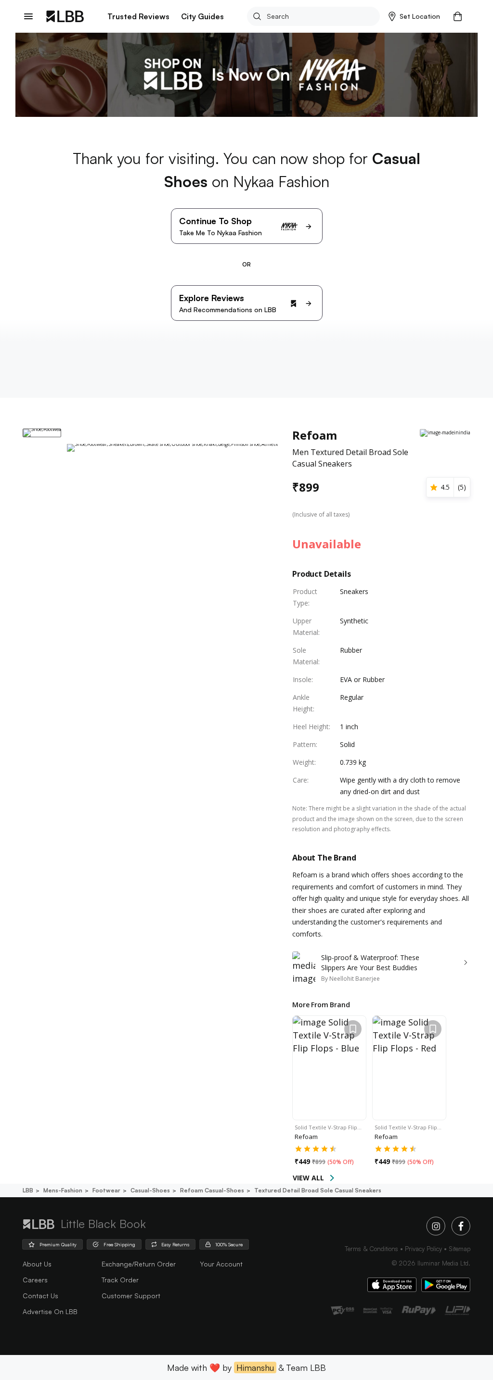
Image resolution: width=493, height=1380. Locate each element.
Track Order (120, 1280)
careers (35, 1280)
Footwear (106, 1190)
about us (37, 1264)
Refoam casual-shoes (212, 1190)
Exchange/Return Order (139, 1264)
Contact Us (40, 1295)
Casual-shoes (150, 1190)
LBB (28, 1190)
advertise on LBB (50, 1311)
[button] (414, 16)
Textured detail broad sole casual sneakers (317, 1190)
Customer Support (131, 1295)
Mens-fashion (62, 1190)
